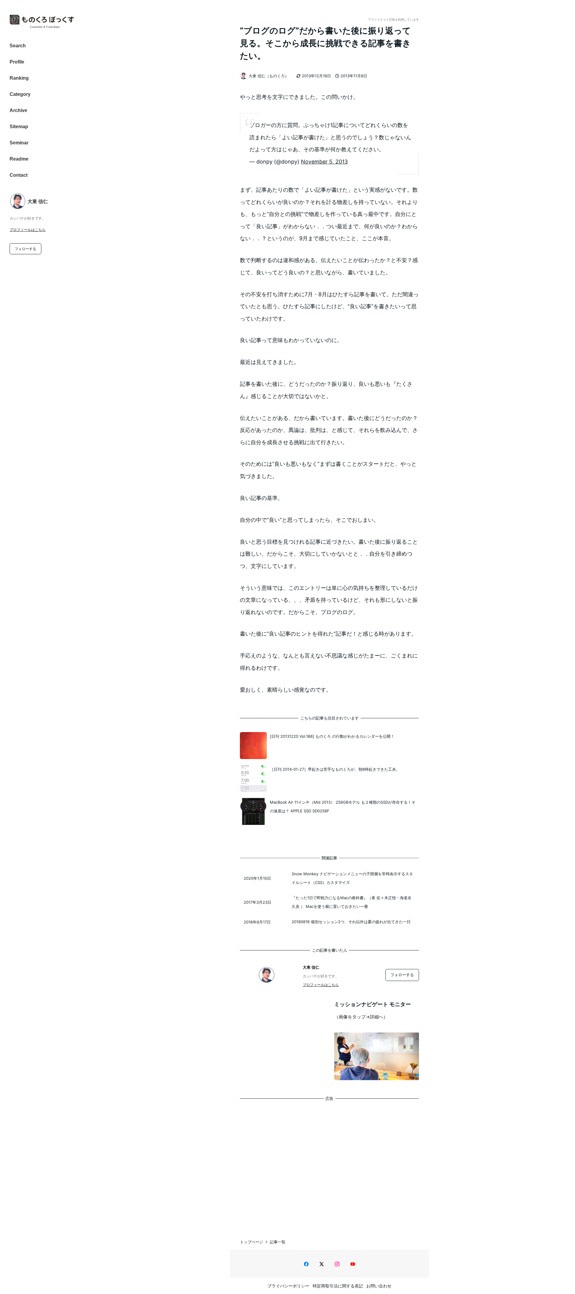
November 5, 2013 (324, 161)
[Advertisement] (329, 1163)
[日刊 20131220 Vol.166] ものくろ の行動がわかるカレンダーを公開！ (332, 736)
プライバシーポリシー (288, 1285)
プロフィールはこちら (28, 229)
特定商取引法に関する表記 (338, 1285)
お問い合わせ (378, 1285)
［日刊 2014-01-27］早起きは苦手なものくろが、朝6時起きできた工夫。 (335, 769)
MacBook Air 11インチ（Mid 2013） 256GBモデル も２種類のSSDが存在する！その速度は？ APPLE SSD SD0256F (342, 806)
